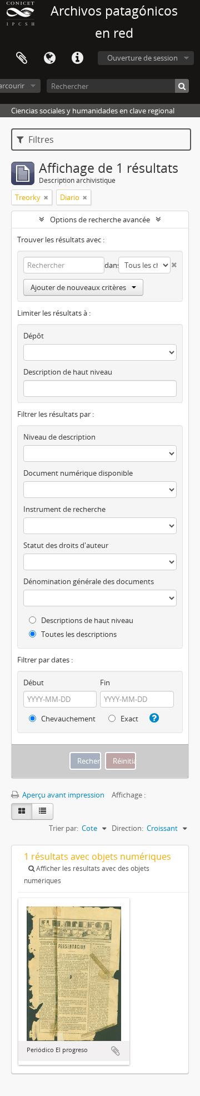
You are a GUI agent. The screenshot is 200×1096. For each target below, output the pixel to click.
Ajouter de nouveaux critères (78, 287)
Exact (128, 719)
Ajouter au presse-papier (115, 1051)
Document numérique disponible (78, 473)
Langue (49, 58)
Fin (105, 682)
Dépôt (33, 336)
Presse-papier (22, 58)
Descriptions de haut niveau (86, 620)
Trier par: (63, 828)
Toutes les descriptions (78, 634)
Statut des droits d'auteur (65, 545)
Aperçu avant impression (62, 795)
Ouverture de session (142, 58)
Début (33, 682)
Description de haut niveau (67, 372)
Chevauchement (67, 719)
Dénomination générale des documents (88, 581)
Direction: (127, 828)
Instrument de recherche (64, 509)
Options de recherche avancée (100, 220)
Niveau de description (59, 437)
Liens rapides (77, 58)
